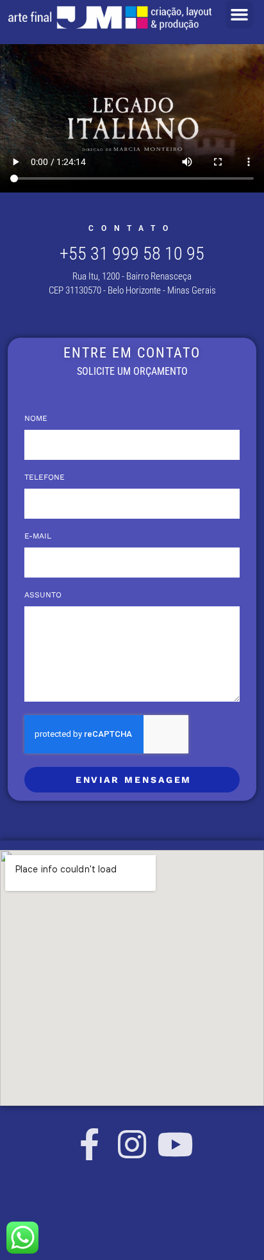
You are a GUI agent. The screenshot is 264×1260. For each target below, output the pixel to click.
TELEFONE (44, 477)
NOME (35, 418)
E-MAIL (37, 536)
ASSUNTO (43, 595)
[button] (240, 15)
